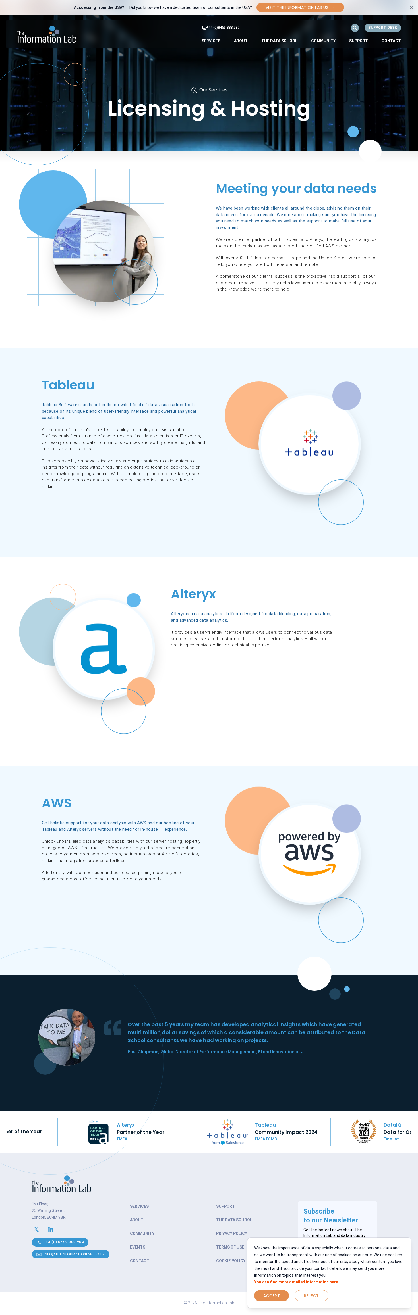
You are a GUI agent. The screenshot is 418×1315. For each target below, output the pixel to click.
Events (137, 1247)
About (241, 41)
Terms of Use (230, 1247)
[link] (211, 40)
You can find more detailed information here (296, 1282)
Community (323, 41)
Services (211, 41)
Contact (391, 41)
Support (358, 41)
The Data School (279, 41)
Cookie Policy (230, 1260)
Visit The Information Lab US (300, 7)
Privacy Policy (231, 1233)
